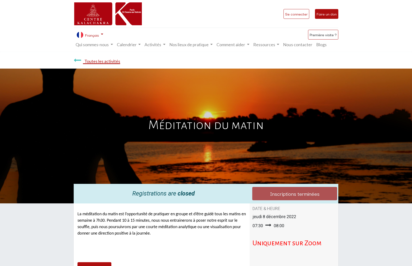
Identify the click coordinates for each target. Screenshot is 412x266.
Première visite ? (323, 34)
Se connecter (296, 14)
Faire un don (327, 14)
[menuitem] (297, 45)
